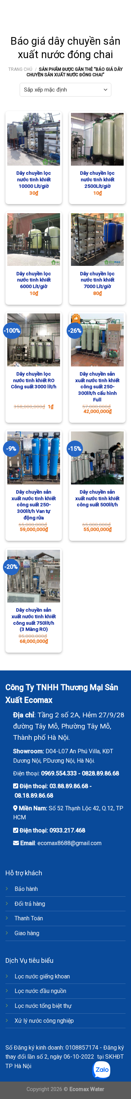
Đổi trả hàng (30, 903)
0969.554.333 (59, 773)
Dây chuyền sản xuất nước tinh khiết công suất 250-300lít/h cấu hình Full (97, 386)
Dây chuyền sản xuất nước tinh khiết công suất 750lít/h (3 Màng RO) (34, 619)
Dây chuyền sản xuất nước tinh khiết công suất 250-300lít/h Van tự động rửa (34, 504)
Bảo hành (26, 888)
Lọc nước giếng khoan (42, 976)
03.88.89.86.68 (68, 786)
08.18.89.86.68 (34, 795)
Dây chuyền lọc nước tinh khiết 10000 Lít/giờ (33, 179)
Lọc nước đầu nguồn (40, 991)
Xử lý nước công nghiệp (44, 1020)
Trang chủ (20, 69)
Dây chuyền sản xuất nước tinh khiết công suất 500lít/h (97, 498)
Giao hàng (27, 933)
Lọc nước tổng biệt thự (43, 1005)
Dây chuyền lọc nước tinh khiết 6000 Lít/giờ (33, 280)
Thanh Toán (29, 918)
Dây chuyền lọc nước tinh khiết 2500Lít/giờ (97, 179)
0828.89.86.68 (100, 773)
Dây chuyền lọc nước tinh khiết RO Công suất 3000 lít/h (33, 380)
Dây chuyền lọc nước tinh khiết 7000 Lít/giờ (97, 280)
